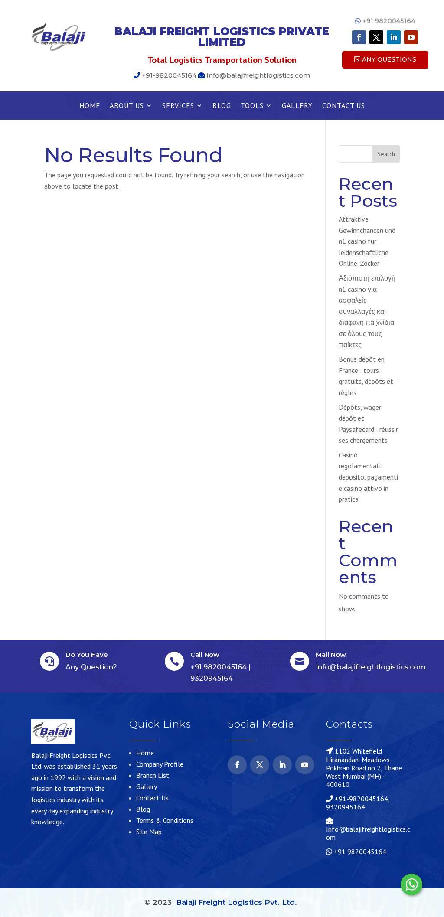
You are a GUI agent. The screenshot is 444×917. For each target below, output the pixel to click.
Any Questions (389, 59)
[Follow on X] (376, 37)
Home (89, 106)
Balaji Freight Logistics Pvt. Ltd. (236, 902)
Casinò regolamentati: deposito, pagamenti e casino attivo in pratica (368, 476)
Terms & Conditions (164, 820)
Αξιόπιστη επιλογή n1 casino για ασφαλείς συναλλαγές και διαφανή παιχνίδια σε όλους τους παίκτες (367, 311)
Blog (221, 106)
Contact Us (343, 106)
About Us (127, 106)
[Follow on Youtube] (411, 37)
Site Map (149, 831)
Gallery (297, 106)
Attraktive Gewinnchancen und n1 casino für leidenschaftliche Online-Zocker (367, 241)
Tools (252, 106)
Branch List (152, 775)
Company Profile (159, 764)
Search (386, 154)
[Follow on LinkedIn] (394, 37)
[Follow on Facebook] (359, 37)
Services (178, 106)
